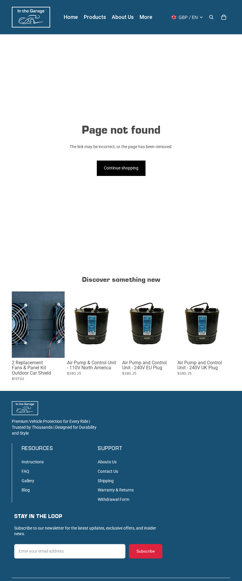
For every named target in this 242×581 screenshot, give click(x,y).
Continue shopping (121, 168)
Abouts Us (107, 461)
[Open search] (211, 17)
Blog (26, 490)
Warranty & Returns (116, 490)
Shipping (106, 480)
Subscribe (145, 551)
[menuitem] (146, 17)
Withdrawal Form (113, 499)
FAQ (25, 471)
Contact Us (108, 471)
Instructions (33, 461)
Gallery (28, 480)
